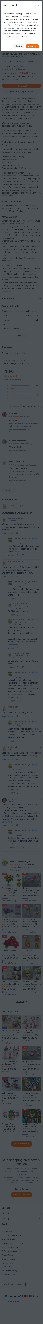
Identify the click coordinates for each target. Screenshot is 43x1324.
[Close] (38, 5)
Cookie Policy (14, 25)
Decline (19, 46)
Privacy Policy (31, 22)
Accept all (32, 46)
